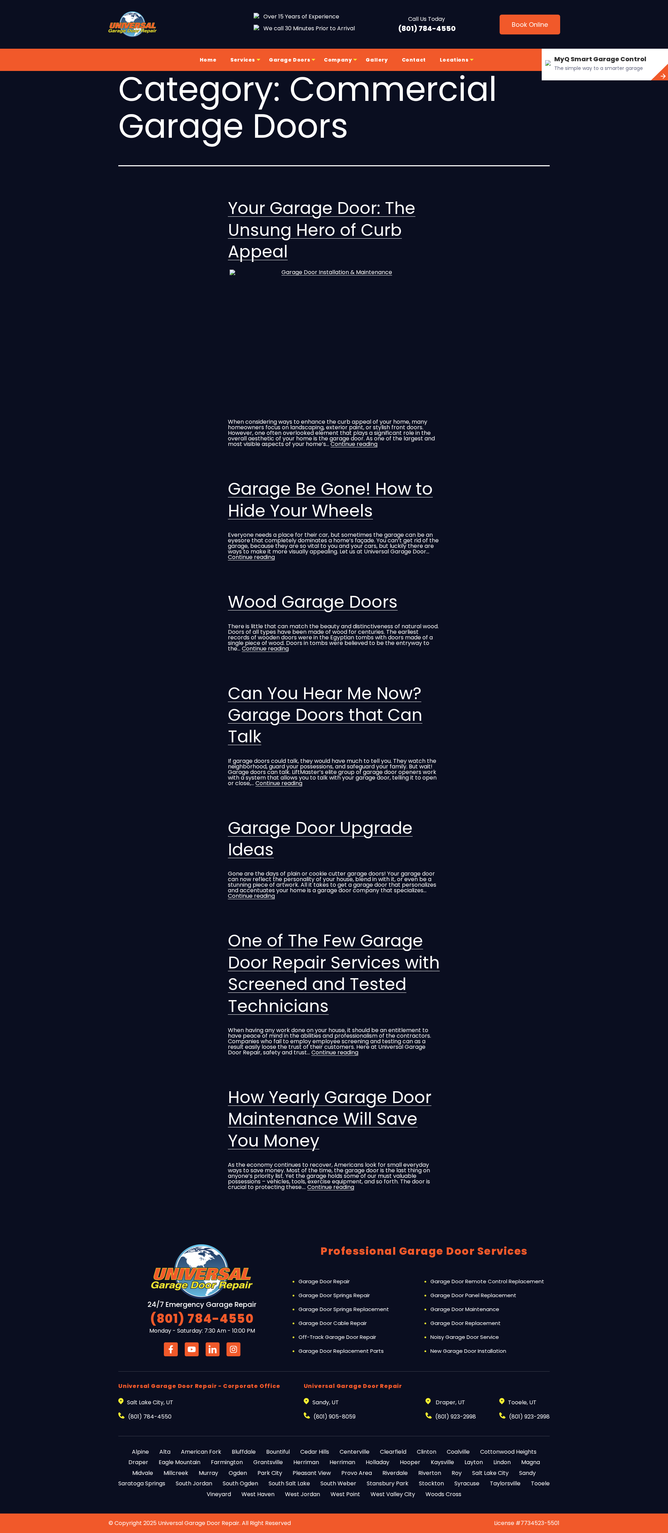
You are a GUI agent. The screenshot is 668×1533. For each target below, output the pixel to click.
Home (208, 59)
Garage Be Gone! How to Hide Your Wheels (330, 499)
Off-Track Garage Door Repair (337, 1337)
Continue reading (354, 444)
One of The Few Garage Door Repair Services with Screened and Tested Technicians (334, 973)
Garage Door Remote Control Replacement (487, 1281)
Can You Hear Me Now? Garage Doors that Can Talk (325, 715)
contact (414, 59)
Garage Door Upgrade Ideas (320, 838)
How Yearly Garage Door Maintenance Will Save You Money (329, 1119)
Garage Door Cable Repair (333, 1323)
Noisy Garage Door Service (464, 1337)
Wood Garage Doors (313, 602)
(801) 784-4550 (427, 28)
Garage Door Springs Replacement (344, 1309)
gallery (377, 59)
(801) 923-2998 (455, 1417)
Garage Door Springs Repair (334, 1295)
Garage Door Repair (324, 1281)
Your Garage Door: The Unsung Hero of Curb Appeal (321, 230)
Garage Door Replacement (465, 1323)
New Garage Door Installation (468, 1351)
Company (338, 59)
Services (242, 59)
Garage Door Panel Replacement (473, 1295)
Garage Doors (289, 59)
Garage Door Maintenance (464, 1309)
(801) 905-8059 (334, 1417)
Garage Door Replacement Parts (341, 1351)
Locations (454, 59)
